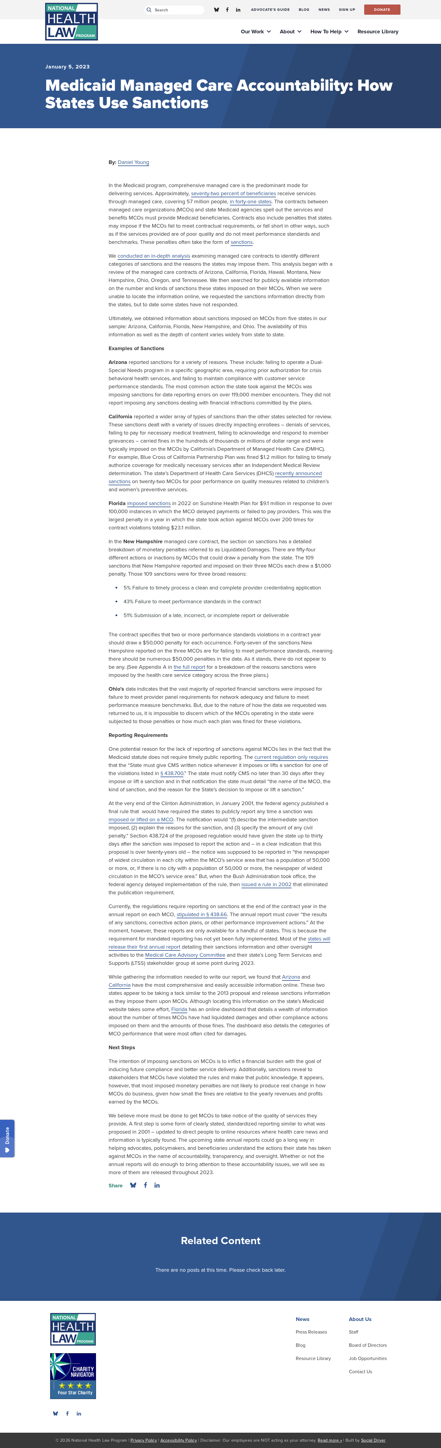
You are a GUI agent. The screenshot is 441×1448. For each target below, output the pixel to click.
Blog (300, 1345)
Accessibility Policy (178, 1440)
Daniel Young (133, 162)
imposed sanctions (149, 503)
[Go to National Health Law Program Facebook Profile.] (227, 9)
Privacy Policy (143, 1440)
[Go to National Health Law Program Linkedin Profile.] (238, 9)
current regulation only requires (291, 757)
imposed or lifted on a (135, 819)
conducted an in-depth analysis (154, 256)
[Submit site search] (148, 10)
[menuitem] (270, 9)
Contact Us (360, 1372)
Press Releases (311, 1332)
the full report (189, 667)
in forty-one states (251, 201)
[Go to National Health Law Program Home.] (71, 22)
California (119, 985)
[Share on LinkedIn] (157, 1185)
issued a (251, 884)
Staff (353, 1332)
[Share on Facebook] (145, 1185)
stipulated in (191, 914)
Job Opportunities (368, 1359)
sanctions (242, 242)
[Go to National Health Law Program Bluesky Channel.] (216, 9)
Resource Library (313, 1359)
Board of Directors (368, 1345)
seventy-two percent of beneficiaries (233, 193)
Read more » (330, 1440)
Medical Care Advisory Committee (185, 955)
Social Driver (373, 1440)
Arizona (291, 977)
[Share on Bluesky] (133, 1185)
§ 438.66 (216, 914)
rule (267, 884)
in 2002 (282, 884)
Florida (179, 1009)
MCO (167, 819)
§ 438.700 (171, 773)
